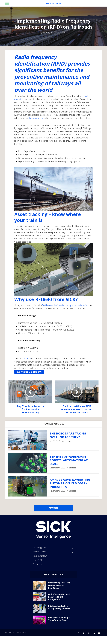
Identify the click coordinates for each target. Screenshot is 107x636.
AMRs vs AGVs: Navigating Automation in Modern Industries (70, 483)
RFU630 (27, 358)
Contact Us (37, 564)
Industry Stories (39, 551)
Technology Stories (40, 547)
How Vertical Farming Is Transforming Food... (59, 618)
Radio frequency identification (35, 60)
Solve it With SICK (40, 556)
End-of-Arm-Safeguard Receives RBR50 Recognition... (59, 597)
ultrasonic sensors (36, 118)
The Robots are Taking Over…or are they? (68, 435)
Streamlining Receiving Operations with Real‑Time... (59, 585)
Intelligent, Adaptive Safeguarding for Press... (60, 607)
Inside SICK (37, 560)
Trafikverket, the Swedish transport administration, (65, 305)
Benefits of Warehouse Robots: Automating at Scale (69, 460)
